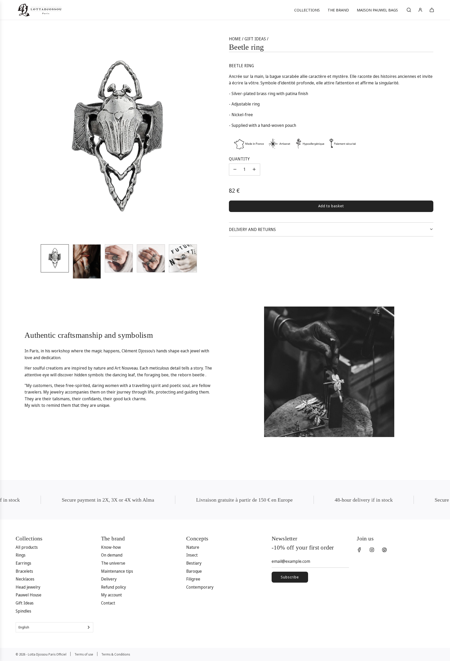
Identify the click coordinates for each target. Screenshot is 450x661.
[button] (23, 138)
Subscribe (290, 577)
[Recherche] (409, 10)
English (23, 627)
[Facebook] (359, 550)
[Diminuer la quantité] (235, 169)
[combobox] (54, 627)
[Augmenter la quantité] (254, 169)
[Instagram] (372, 550)
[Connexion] (420, 10)
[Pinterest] (384, 550)
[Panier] (432, 10)
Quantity (239, 158)
